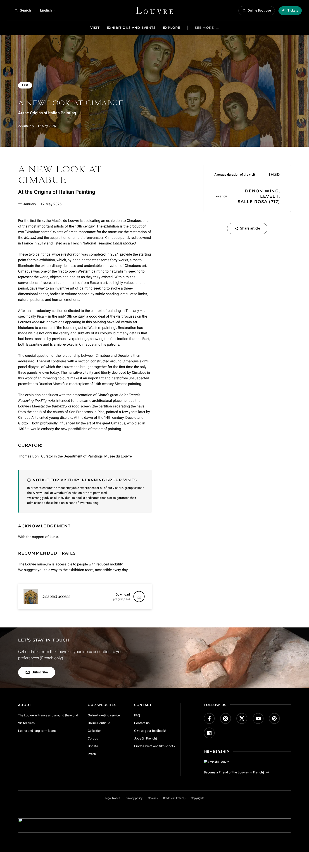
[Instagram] (225, 718)
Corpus (93, 738)
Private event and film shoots (154, 746)
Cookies (153, 798)
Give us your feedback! (150, 730)
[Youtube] (258, 718)
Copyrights (197, 798)
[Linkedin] (209, 733)
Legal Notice (112, 798)
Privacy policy (134, 798)
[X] (241, 718)
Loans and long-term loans (37, 730)
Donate (93, 746)
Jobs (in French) (145, 738)
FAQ (137, 715)
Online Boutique (99, 723)
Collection (95, 730)
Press (92, 754)
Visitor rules (26, 723)
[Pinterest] (274, 718)
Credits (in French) (174, 798)
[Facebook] (209, 718)
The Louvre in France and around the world (48, 715)
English (46, 10)
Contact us (142, 723)
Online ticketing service (104, 715)
